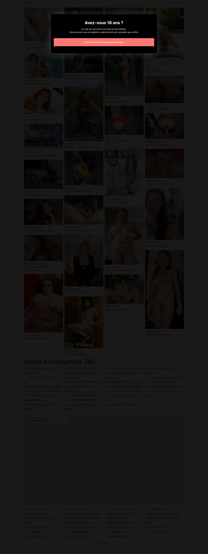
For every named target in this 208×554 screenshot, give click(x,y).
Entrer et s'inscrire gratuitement (104, 42)
